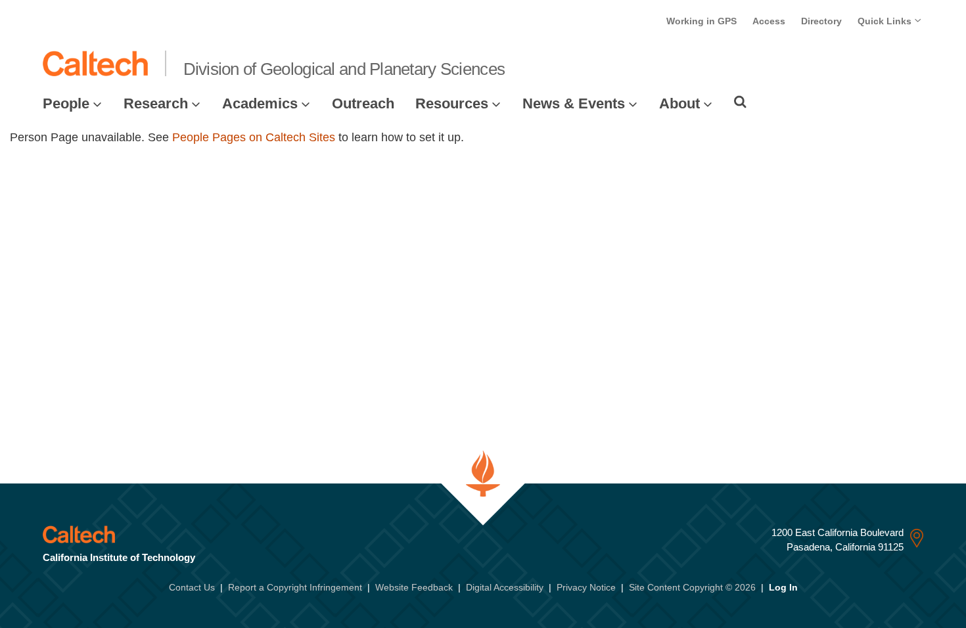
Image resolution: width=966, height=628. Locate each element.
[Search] (740, 101)
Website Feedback (414, 587)
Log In (783, 587)
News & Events (573, 103)
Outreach (363, 103)
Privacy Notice (586, 587)
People (66, 103)
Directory (821, 21)
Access (768, 21)
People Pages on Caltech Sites (253, 137)
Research (156, 103)
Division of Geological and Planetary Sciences (344, 69)
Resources (451, 103)
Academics (260, 103)
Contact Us (192, 587)
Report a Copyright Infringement (295, 587)
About (679, 103)
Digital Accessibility (504, 587)
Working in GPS (701, 21)
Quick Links (886, 21)
